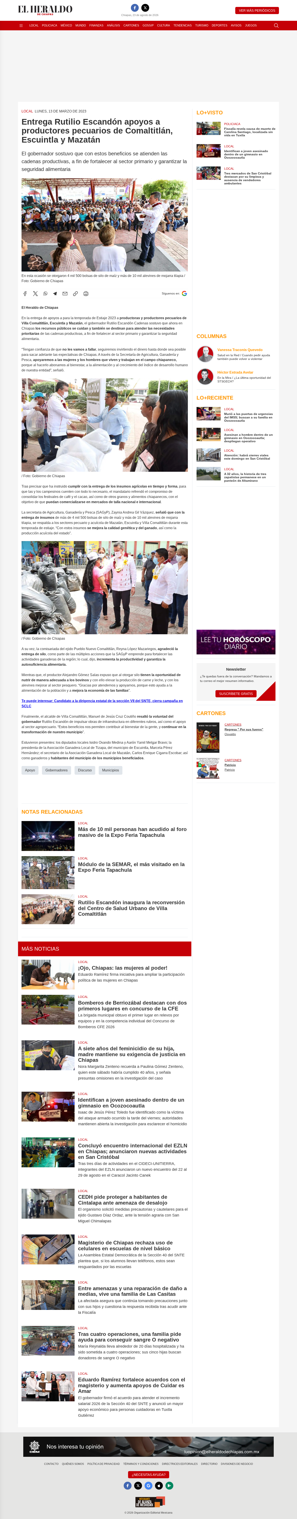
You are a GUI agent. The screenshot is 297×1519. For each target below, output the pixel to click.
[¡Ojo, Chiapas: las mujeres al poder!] (48, 974)
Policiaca (49, 25)
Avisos (236, 25)
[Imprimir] (85, 293)
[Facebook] (135, 8)
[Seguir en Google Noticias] (184, 293)
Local (33, 25)
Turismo (201, 25)
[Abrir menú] (21, 26)
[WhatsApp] (45, 293)
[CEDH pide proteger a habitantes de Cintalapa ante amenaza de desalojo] (48, 1209)
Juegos (251, 25)
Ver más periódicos (257, 10)
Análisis (113, 25)
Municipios (110, 770)
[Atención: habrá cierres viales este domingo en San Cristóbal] (208, 455)
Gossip (148, 25)
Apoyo (30, 770)
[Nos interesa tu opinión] (148, 1447)
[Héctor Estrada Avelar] (205, 376)
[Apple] (159, 1486)
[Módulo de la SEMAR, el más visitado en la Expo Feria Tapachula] (48, 872)
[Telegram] (55, 293)
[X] (145, 8)
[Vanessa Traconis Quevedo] (205, 354)
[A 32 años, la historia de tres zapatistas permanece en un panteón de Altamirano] (208, 474)
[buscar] (276, 25)
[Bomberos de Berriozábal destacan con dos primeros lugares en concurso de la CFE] (48, 1015)
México (66, 25)
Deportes (219, 25)
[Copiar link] (75, 293)
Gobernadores (56, 770)
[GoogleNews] (148, 1486)
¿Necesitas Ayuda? (148, 1475)
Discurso (85, 770)
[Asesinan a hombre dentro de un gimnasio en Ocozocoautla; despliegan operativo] (208, 435)
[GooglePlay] (169, 1486)
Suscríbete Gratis (236, 694)
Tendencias (183, 25)
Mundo (80, 25)
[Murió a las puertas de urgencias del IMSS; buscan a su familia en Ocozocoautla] (208, 414)
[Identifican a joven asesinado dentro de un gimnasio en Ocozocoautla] (48, 1112)
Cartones (131, 25)
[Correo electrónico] (65, 293)
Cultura (163, 25)
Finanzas (96, 25)
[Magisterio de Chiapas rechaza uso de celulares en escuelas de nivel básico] (48, 1254)
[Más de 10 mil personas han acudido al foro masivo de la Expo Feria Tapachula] (48, 836)
